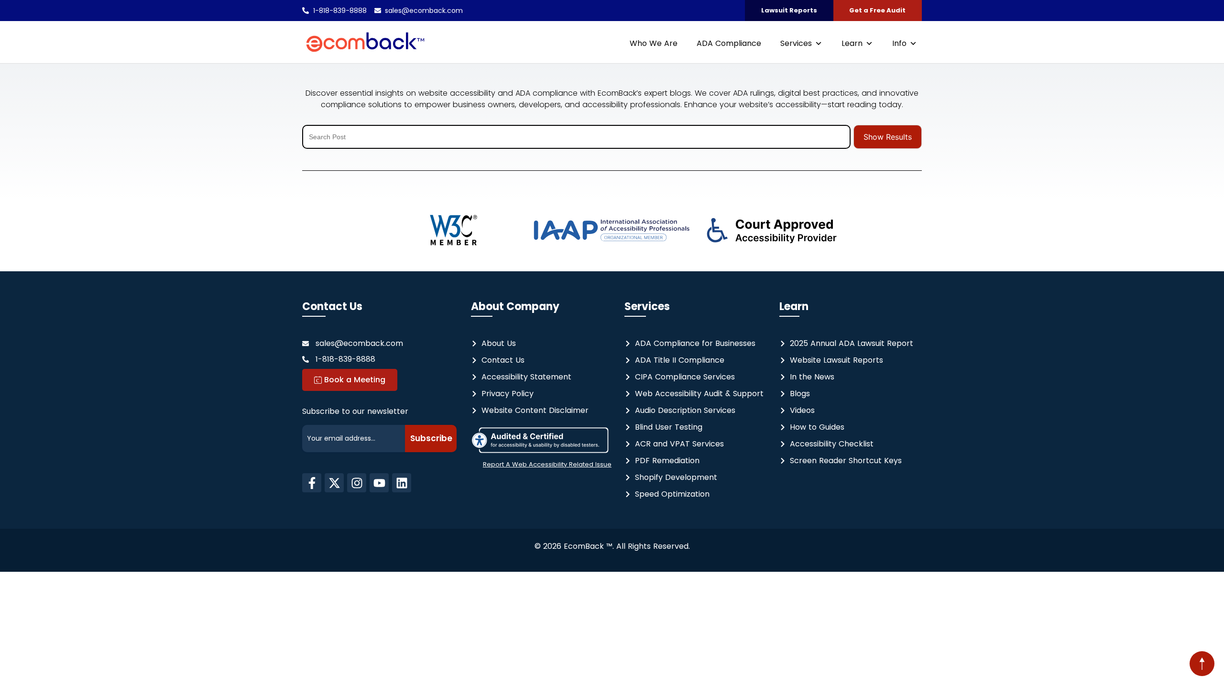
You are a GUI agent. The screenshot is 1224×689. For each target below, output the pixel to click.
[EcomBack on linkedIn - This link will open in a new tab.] (401, 482)
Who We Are (654, 43)
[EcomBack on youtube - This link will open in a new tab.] (379, 482)
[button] (1202, 663)
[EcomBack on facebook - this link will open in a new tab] (311, 482)
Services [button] (796, 43)
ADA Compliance (729, 43)
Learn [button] (852, 43)
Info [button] (899, 43)
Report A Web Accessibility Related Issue (547, 464)
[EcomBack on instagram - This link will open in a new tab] (356, 482)
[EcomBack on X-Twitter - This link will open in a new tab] (334, 482)
